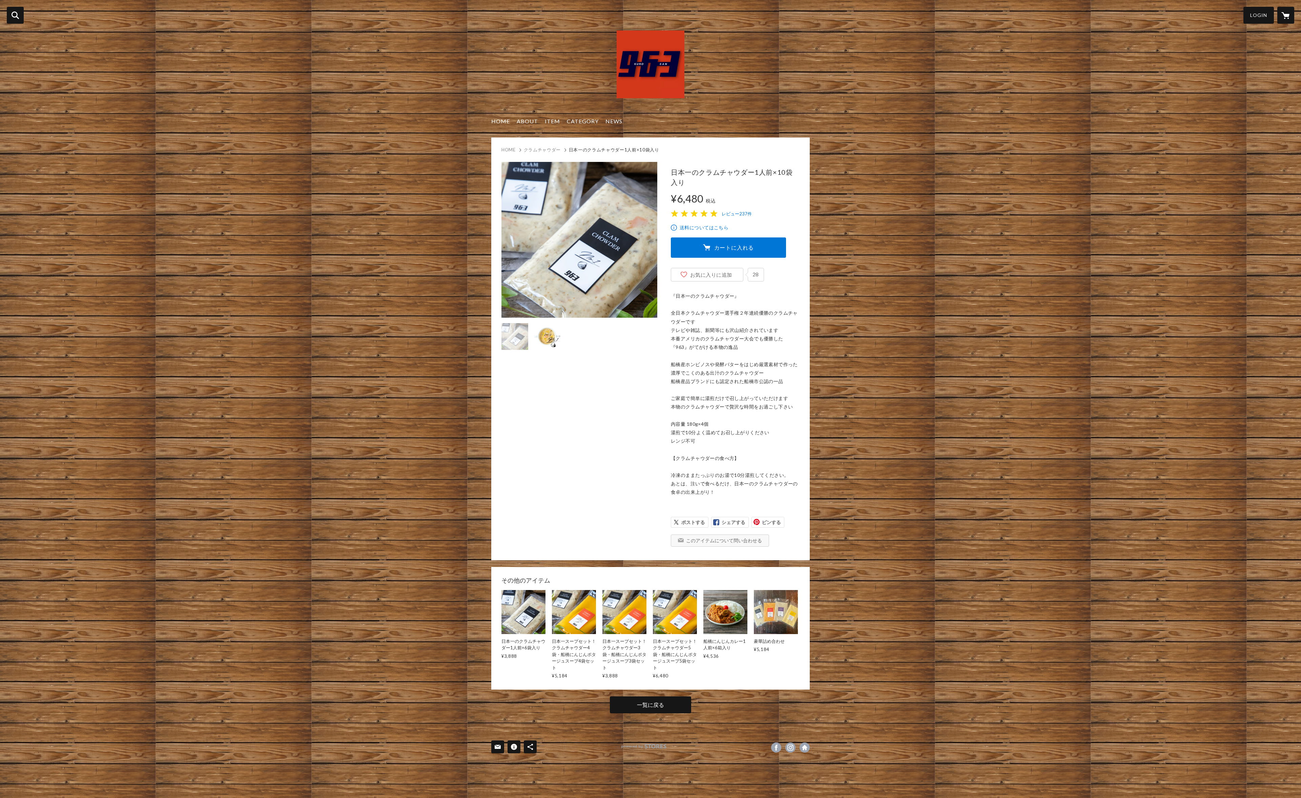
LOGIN (1258, 15)
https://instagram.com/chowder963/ (790, 747)
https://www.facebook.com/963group (776, 747)
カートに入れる (734, 247)
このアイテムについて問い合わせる (724, 540)
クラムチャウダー (542, 149)
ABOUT (527, 121)
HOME (500, 121)
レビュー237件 (737, 213)
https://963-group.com (805, 747)
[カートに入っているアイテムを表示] (1285, 15)
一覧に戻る (650, 704)
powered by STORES (644, 746)
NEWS (613, 121)
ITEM (552, 121)
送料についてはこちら (704, 227)
